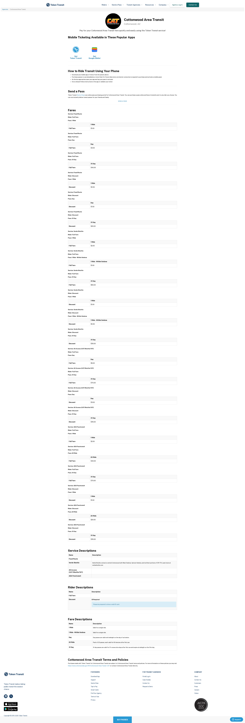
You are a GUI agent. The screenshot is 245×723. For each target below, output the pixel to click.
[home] (55, 4)
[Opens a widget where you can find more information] (236, 719)
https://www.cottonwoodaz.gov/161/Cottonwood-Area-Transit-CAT (89, 666)
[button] (105, 5)
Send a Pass (81, 95)
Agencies (5, 9)
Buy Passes (122, 720)
